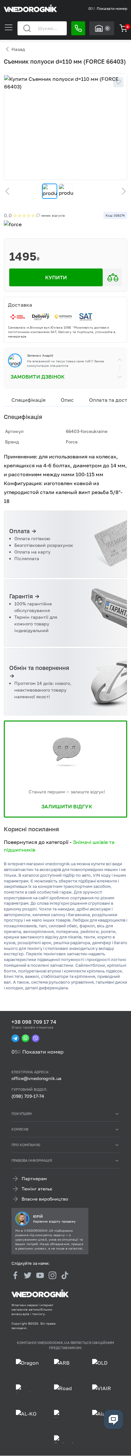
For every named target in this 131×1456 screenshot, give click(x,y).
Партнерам (34, 1178)
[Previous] (10, 191)
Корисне (20, 1129)
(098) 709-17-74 (27, 1096)
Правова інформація (31, 1160)
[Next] (120, 191)
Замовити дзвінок (37, 376)
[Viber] (35, 1038)
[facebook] (15, 1275)
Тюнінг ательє (37, 1189)
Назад (18, 49)
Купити (56, 277)
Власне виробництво (45, 1199)
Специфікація (28, 400)
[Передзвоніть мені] (78, 28)
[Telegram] (15, 1038)
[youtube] (40, 1275)
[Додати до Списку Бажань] (118, 82)
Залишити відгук (66, 806)
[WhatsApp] (25, 1038)
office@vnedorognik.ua (36, 1078)
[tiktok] (65, 1275)
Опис (67, 400)
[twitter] (27, 1275)
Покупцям (21, 1113)
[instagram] (52, 1275)
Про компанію (25, 1145)
